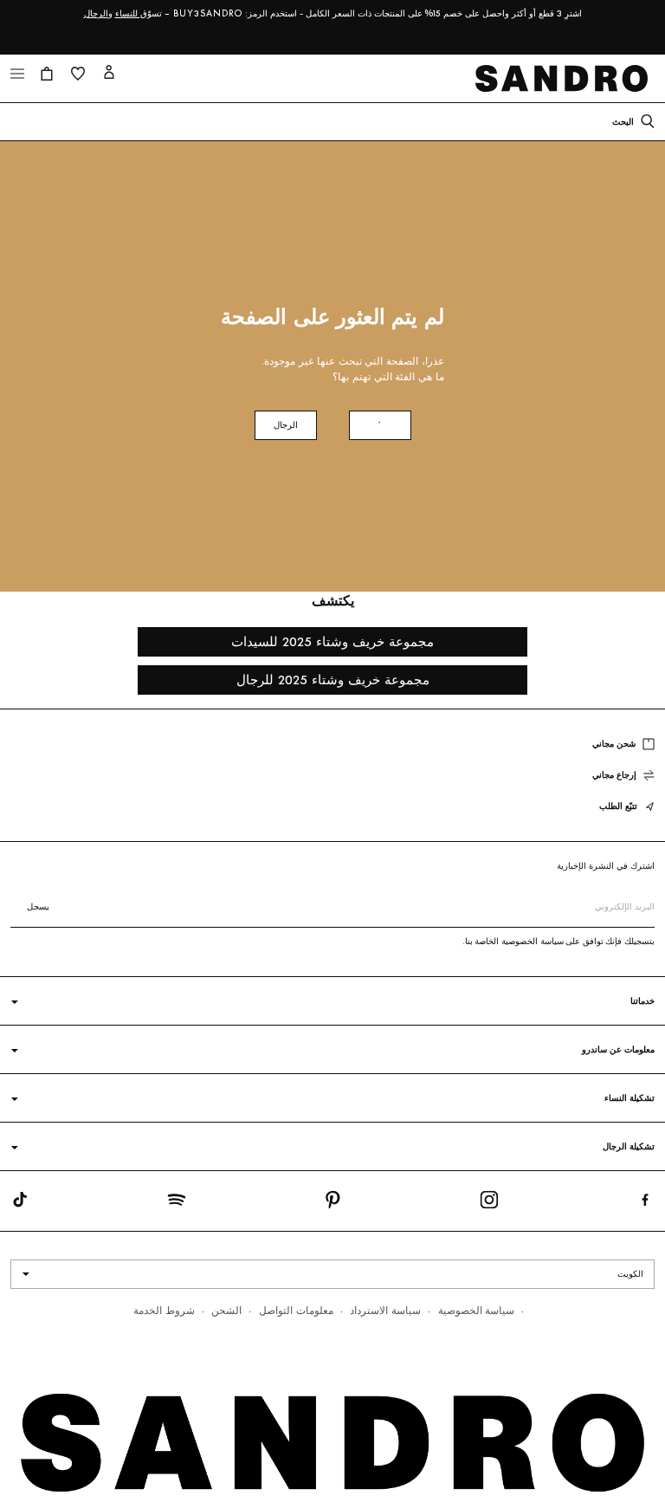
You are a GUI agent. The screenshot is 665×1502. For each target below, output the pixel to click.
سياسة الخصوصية (476, 1310)
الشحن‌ (226, 1310)
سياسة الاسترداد (385, 1310)
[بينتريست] (332, 1203)
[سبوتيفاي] (176, 1203)
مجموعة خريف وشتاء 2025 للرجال (332, 679)
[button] (17, 73)
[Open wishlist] (78, 73)
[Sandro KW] (565, 78)
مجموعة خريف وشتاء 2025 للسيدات (332, 641)
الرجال (96, 13)
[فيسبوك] (645, 1203)
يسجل (38, 906)
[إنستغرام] (489, 1203)
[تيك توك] (19, 1203)
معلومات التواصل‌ (296, 1310)
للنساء (127, 13)
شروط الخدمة (164, 1310)
